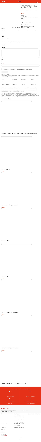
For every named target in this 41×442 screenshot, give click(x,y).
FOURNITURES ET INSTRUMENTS (26, 6)
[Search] (22, 1)
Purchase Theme (3, 434)
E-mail (3, 63)
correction (27, 26)
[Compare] (3, 131)
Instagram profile (3, 425)
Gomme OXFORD (6, 276)
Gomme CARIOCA (6, 169)
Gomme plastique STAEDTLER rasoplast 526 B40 (14, 383)
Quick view (5, 131)
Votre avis (3, 47)
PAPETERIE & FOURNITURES (29, 5)
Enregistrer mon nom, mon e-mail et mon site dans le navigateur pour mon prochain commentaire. (17, 69)
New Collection (3, 427)
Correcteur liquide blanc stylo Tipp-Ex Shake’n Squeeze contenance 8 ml (19, 133)
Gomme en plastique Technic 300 (10, 312)
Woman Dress (3, 429)
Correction (35, 6)
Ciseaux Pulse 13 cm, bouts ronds (10, 205)
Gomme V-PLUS (5, 240)
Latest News (3, 432)
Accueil (22, 5)
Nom (2, 59)
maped (33, 26)
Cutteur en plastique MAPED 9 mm (10, 348)
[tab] (14, 27)
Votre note (3, 44)
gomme (30, 26)
